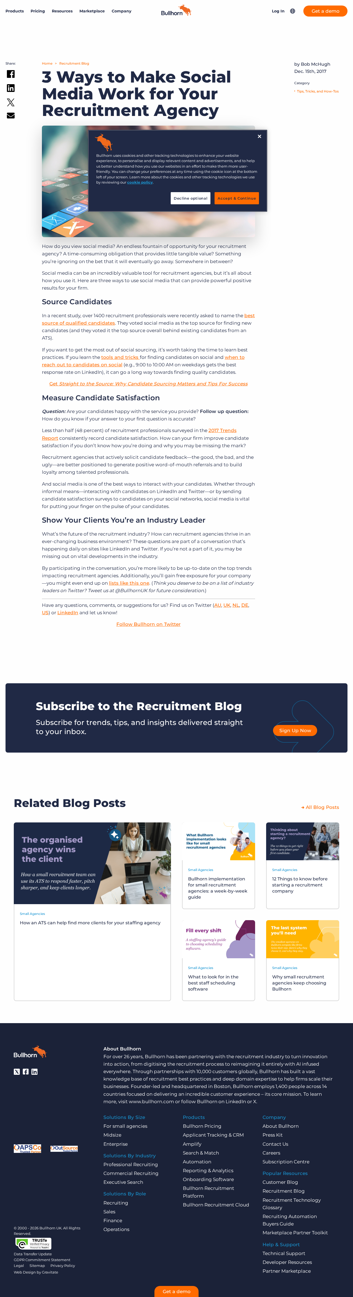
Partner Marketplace (287, 1271)
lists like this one (129, 583)
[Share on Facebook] (11, 75)
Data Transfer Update (33, 1254)
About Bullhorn (281, 1126)
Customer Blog (280, 1182)
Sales (109, 1211)
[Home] (176, 14)
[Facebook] (26, 1072)
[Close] (259, 136)
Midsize (112, 1135)
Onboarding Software (208, 1179)
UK (226, 605)
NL (235, 605)
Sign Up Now (295, 730)
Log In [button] (278, 11)
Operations (116, 1229)
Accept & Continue (237, 198)
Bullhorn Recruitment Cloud (216, 1205)
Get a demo (325, 11)
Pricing (38, 11)
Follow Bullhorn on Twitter (148, 624)
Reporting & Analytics (208, 1170)
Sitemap (37, 1265)
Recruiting (115, 1203)
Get (148, 384)
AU (217, 605)
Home (47, 63)
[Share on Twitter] (11, 104)
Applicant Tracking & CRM (213, 1135)
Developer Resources (287, 1262)
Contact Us (275, 1144)
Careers (271, 1153)
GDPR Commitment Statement (42, 1260)
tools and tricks (120, 357)
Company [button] (121, 11)
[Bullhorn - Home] (30, 1052)
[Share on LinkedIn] (11, 89)
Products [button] (15, 11)
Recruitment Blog (74, 63)
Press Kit (273, 1135)
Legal (19, 1265)
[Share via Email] (11, 117)
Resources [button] (62, 11)
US (45, 612)
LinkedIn (67, 612)
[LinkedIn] (34, 1072)
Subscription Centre (286, 1161)
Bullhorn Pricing (202, 1126)
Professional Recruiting (130, 1164)
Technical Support (284, 1253)
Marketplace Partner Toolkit (295, 1232)
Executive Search (123, 1182)
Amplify (192, 1144)
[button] (292, 11)
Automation (197, 1161)
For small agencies (125, 1126)
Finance (112, 1220)
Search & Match (201, 1153)
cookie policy (140, 182)
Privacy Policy (62, 1265)
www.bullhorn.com (151, 1101)
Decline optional (190, 198)
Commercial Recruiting (131, 1173)
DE (244, 605)
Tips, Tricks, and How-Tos (318, 91)
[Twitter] (17, 1072)
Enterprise (115, 1144)
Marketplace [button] (92, 11)
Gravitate (50, 1272)
